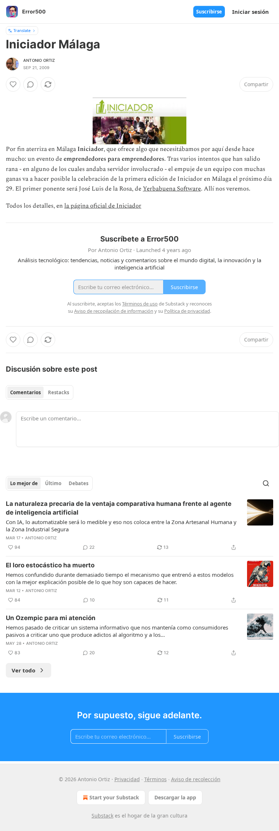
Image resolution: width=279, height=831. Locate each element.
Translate (22, 30)
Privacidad (127, 779)
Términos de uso (140, 303)
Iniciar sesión (250, 11)
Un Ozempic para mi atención (51, 618)
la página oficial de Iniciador (102, 206)
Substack (102, 815)
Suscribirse (209, 11)
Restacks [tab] (58, 392)
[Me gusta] (13, 84)
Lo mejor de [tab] (24, 483)
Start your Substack (114, 797)
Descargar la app (175, 797)
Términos (155, 779)
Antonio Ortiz (39, 60)
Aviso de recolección (196, 779)
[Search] (266, 483)
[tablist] (39, 392)
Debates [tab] (78, 483)
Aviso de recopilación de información (113, 311)
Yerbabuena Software (172, 188)
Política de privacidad (187, 311)
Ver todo (23, 670)
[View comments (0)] (30, 84)
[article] (139, 525)
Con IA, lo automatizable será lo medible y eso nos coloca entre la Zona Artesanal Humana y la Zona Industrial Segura (121, 525)
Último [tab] (53, 483)
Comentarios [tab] (25, 392)
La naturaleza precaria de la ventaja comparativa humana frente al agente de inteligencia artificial (118, 508)
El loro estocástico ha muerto (50, 565)
